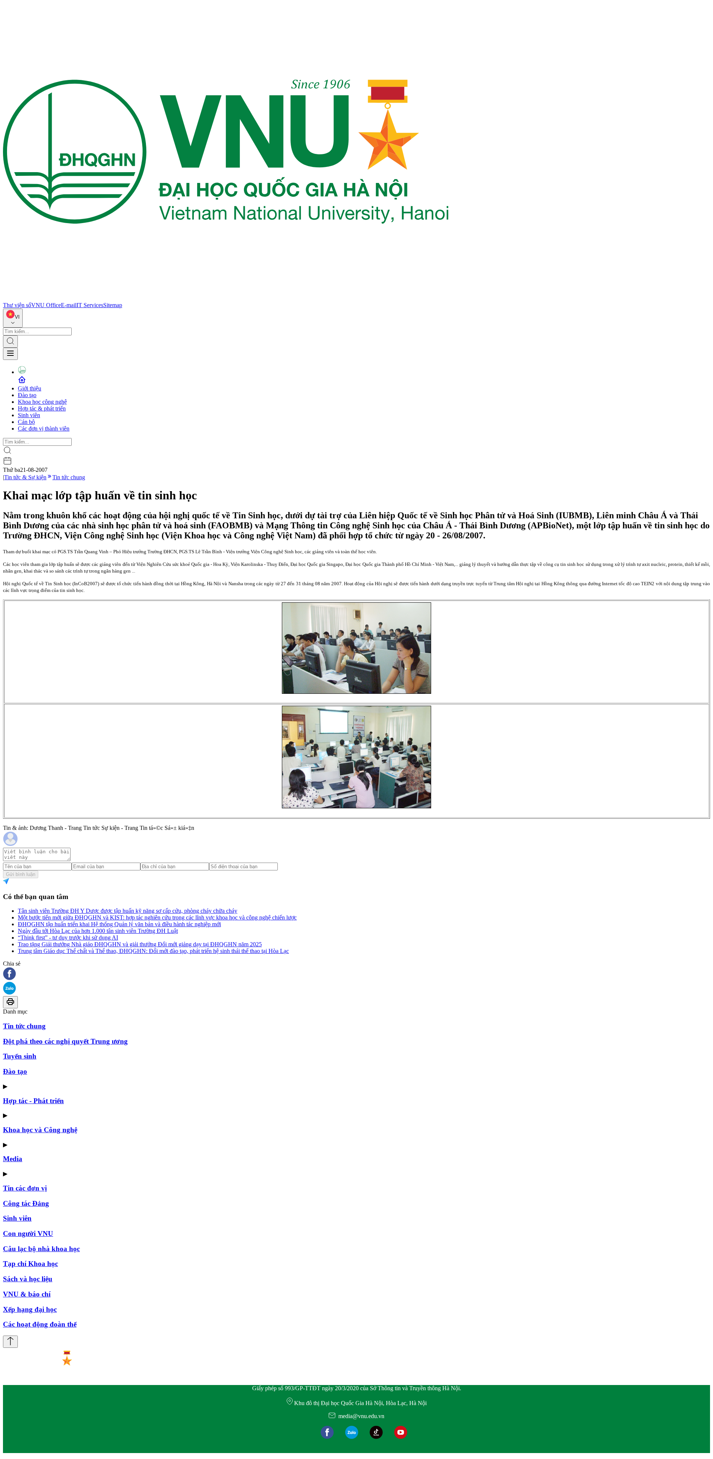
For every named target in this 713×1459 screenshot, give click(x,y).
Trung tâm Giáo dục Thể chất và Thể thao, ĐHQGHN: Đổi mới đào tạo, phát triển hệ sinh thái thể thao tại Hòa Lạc (153, 951)
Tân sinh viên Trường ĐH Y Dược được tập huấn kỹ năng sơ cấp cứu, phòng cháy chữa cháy (127, 911)
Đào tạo (27, 395)
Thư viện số (17, 305)
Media (12, 1159)
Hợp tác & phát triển (42, 408)
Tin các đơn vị (25, 1188)
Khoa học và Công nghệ (40, 1130)
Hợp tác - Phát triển (33, 1101)
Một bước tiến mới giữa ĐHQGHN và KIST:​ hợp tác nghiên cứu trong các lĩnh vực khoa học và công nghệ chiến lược (157, 917)
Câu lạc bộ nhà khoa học (41, 1249)
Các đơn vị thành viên (43, 428)
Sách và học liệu (27, 1279)
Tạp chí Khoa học (30, 1264)
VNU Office (46, 305)
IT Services (89, 305)
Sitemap (112, 305)
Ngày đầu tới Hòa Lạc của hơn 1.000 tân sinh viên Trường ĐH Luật (98, 931)
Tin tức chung (68, 477)
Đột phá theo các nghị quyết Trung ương (65, 1041)
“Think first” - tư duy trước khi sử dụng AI (68, 937)
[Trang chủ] (226, 298)
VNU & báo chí (27, 1294)
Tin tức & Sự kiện (25, 477)
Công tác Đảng (26, 1203)
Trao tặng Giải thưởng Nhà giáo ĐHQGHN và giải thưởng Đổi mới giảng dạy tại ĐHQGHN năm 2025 (140, 944)
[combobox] (13, 318)
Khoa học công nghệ (42, 402)
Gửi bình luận (20, 874)
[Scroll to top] (10, 1342)
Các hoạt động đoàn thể (39, 1324)
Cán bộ (26, 422)
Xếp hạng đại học (30, 1309)
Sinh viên (29, 415)
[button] (356, 974)
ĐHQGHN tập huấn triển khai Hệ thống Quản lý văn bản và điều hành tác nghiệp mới (119, 924)
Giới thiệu (29, 388)
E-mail (68, 305)
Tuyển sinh (19, 1056)
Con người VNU (28, 1233)
